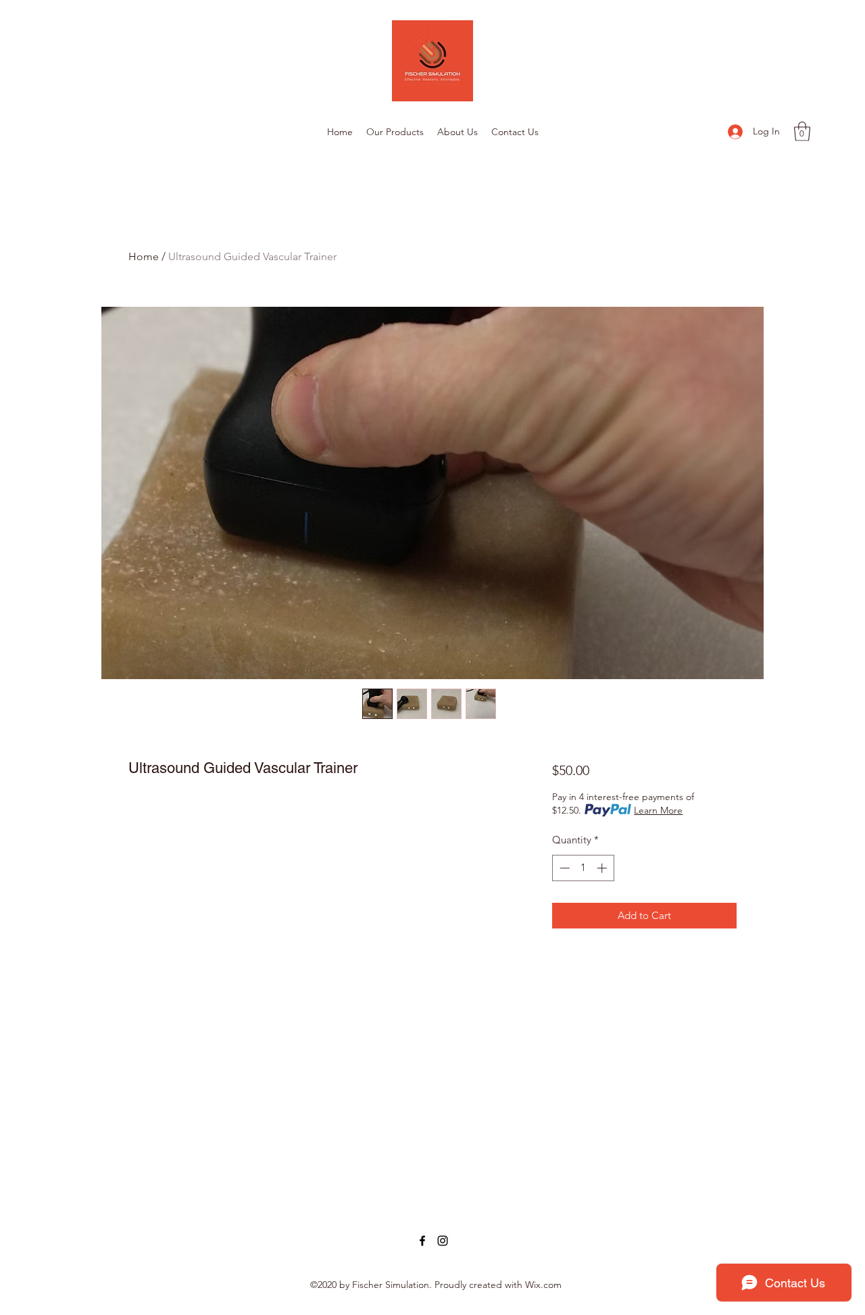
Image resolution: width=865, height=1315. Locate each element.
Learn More (658, 810)
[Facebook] (422, 1240)
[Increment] (603, 867)
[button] (802, 131)
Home (143, 256)
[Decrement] (563, 867)
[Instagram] (442, 1240)
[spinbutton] (583, 867)
